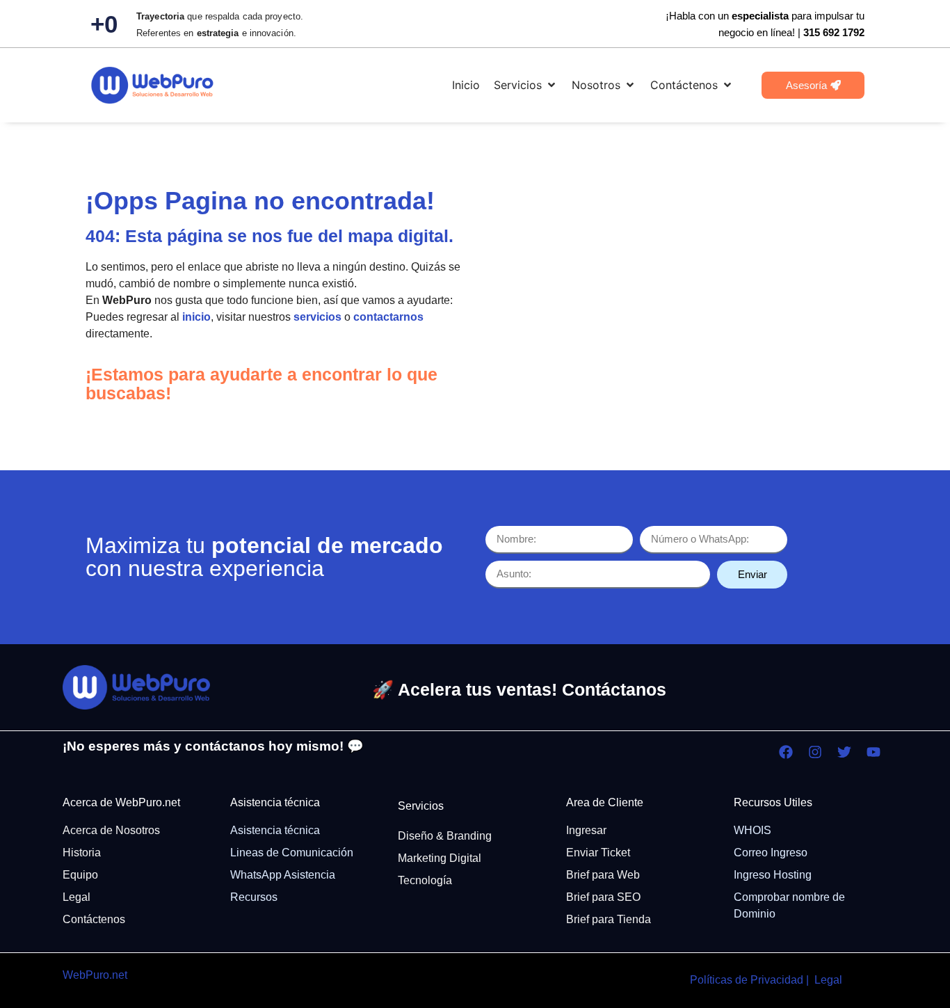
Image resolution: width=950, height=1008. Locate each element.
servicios (317, 317)
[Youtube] (873, 752)
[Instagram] (815, 752)
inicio (196, 317)
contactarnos (388, 317)
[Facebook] (786, 752)
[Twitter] (844, 752)
